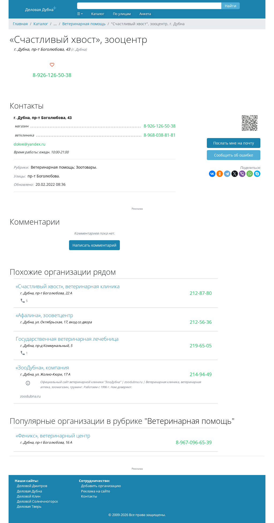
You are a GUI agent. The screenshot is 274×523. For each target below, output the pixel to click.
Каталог (97, 13)
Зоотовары (86, 167)
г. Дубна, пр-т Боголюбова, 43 (42, 49)
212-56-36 (201, 322)
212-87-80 (201, 293)
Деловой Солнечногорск (37, 501)
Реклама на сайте (95, 491)
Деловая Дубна (29, 491)
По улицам (122, 13)
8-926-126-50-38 (52, 75)
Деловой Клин (28, 496)
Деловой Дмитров (32, 485)
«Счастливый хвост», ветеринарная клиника (68, 286)
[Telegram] (227, 173)
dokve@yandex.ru (29, 144)
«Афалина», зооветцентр (44, 315)
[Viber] (242, 173)
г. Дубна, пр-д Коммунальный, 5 (46, 345)
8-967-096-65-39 (194, 442)
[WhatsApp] (249, 173)
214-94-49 (201, 374)
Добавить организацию (101, 485)
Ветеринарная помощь (52, 167)
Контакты (89, 496)
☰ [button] (78, 13)
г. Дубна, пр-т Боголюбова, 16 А (46, 442)
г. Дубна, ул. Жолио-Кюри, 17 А (45, 374)
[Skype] (257, 173)
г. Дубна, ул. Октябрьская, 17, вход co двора (56, 322)
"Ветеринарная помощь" (189, 421)
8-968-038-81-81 (160, 135)
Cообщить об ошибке (233, 155)
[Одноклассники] (219, 173)
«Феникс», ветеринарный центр (53, 435)
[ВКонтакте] (212, 173)
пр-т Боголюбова (43, 176)
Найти (230, 5)
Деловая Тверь (29, 506)
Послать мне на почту (233, 143)
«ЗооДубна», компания (42, 367)
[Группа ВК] (47, 396)
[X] (234, 173)
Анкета (145, 13)
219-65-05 (201, 345)
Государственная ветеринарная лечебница (67, 338)
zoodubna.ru (30, 396)
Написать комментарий (94, 245)
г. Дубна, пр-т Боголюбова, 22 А (46, 293)
